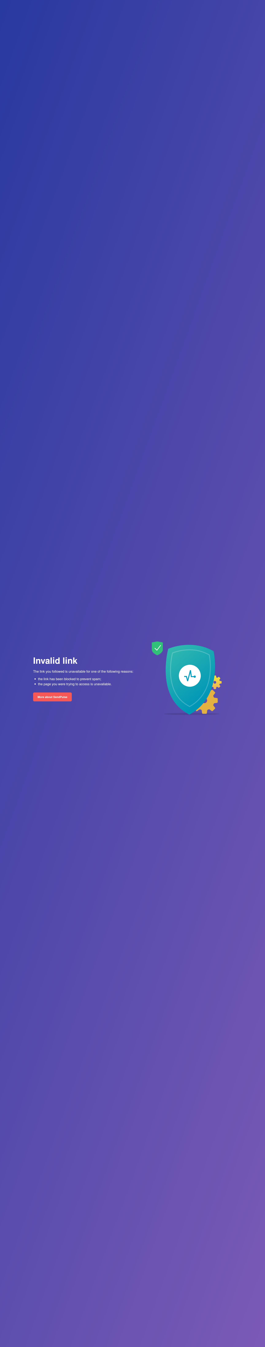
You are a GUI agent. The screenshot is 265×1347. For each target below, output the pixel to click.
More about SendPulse (52, 697)
